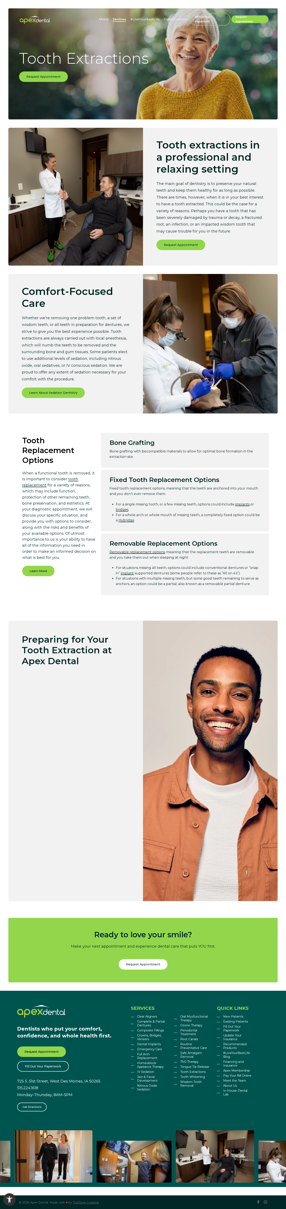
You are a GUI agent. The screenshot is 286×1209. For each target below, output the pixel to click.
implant (127, 573)
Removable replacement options (137, 552)
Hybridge (126, 520)
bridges (122, 510)
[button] (43, 76)
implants (242, 504)
